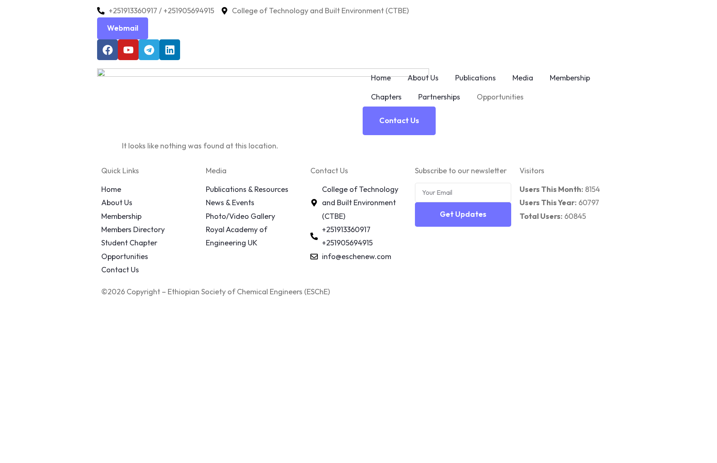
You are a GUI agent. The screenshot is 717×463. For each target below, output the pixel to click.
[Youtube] (128, 49)
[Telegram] (149, 49)
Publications (475, 77)
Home (381, 77)
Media (522, 77)
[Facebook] (107, 49)
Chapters (386, 97)
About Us (423, 77)
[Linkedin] (169, 49)
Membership (570, 77)
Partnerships (439, 97)
